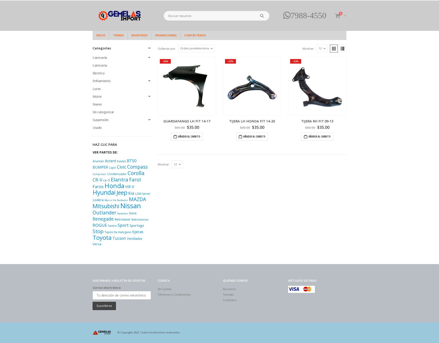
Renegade (103, 219)
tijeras (137, 231)
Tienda (118, 35)
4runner (98, 161)
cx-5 (106, 180)
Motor (97, 96)
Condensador (117, 174)
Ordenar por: (167, 48)
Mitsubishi (106, 206)
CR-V (97, 180)
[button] (334, 48)
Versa (97, 244)
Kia (131, 193)
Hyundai (104, 192)
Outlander (104, 212)
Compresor (99, 174)
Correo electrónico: (107, 288)
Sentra (112, 226)
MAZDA (137, 199)
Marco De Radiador (116, 200)
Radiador (122, 213)
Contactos (230, 300)
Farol (135, 179)
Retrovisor (123, 219)
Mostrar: (308, 48)
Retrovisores (139, 219)
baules (121, 161)
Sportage (137, 225)
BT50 (132, 160)
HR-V (129, 186)
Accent (110, 160)
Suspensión (101, 120)
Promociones (166, 35)
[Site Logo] (121, 16)
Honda (114, 185)
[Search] (262, 15)
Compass (137, 166)
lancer (146, 194)
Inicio (100, 35)
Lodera (98, 200)
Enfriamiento (102, 81)
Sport (123, 225)
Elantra (119, 179)
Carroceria (100, 65)
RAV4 (133, 213)
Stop (98, 231)
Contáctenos (195, 35)
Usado (97, 127)
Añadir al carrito (189, 136)
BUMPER (100, 167)
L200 (138, 194)
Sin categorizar (103, 112)
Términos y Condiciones (174, 295)
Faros (98, 186)
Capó (112, 168)
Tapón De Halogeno (117, 232)
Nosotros (139, 35)
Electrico (98, 73)
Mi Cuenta (164, 289)
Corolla (136, 173)
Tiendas (228, 295)
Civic (121, 167)
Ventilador (135, 238)
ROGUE (100, 225)
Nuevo (97, 104)
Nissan (130, 205)
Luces (97, 88)
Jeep (121, 192)
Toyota (102, 238)
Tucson (119, 238)
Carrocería (100, 57)
